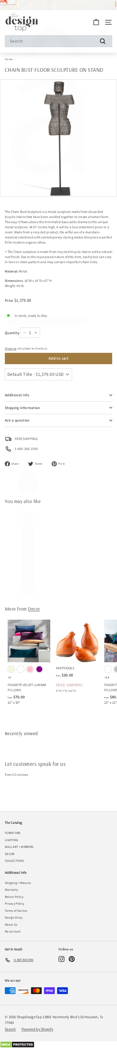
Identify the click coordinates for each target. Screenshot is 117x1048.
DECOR (9, 854)
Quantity (12, 332)
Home (8, 59)
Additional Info (17, 395)
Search (10, 1029)
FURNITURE (13, 833)
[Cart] (96, 22)
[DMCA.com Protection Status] (58, 1044)
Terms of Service (16, 911)
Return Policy (14, 897)
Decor (34, 609)
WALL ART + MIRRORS (19, 847)
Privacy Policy (14, 904)
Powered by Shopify (37, 1029)
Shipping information (22, 407)
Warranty (11, 890)
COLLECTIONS (14, 861)
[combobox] (58, 41)
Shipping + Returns (18, 883)
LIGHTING (11, 840)
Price (9, 300)
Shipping (10, 348)
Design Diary (14, 917)
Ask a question (17, 420)
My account (13, 931)
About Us (11, 925)
